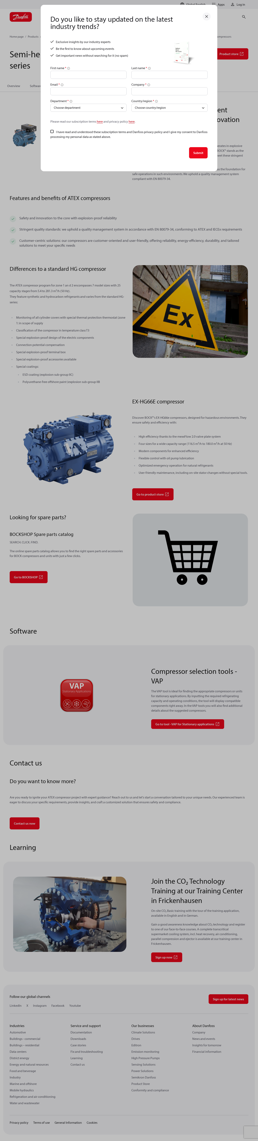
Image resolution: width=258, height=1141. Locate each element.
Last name (139, 68)
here (100, 121)
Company (139, 84)
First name (58, 68)
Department (59, 101)
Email (55, 84)
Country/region (142, 101)
